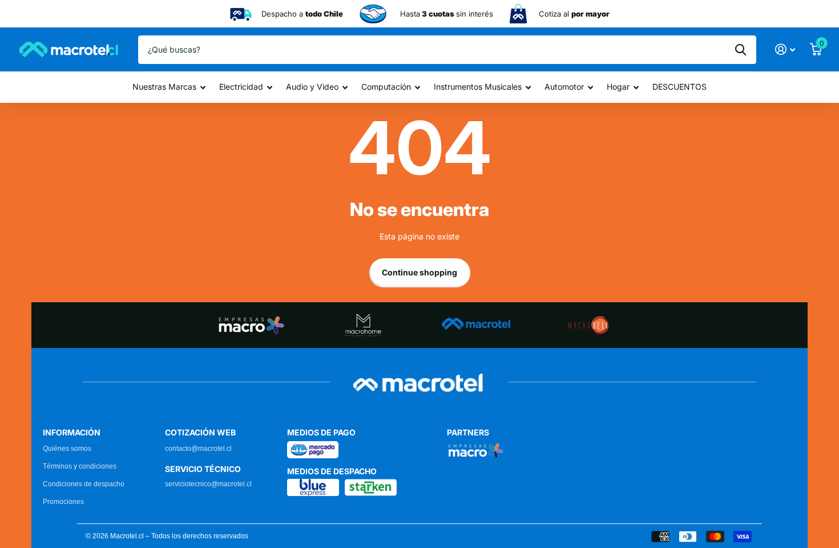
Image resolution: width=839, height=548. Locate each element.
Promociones (63, 502)
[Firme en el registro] (785, 49)
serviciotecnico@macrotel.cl (208, 484)
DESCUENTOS (679, 86)
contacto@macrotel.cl (198, 449)
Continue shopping (419, 272)
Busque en (740, 49)
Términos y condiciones (79, 466)
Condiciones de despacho (83, 484)
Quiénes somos (67, 449)
